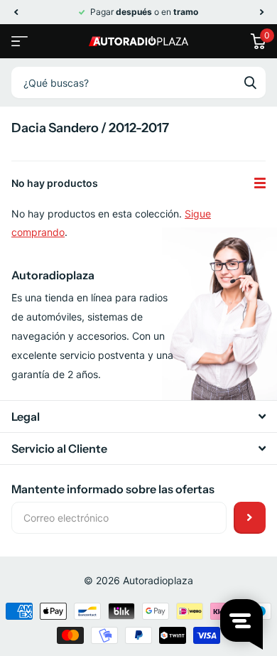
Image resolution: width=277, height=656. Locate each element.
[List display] (260, 183)
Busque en (250, 82)
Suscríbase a (250, 518)
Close (138, 416)
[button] (15, 12)
